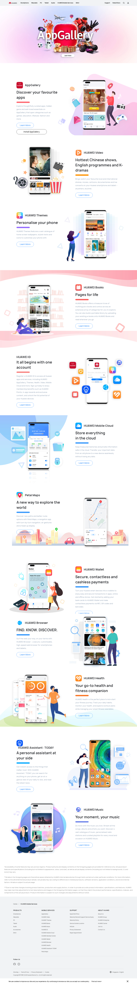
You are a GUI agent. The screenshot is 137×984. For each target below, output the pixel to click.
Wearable (16, 917)
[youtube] (19, 964)
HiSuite (72, 926)
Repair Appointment (76, 933)
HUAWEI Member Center (49, 936)
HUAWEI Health (46, 945)
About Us (100, 914)
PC (14, 920)
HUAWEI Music (46, 926)
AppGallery (45, 914)
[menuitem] (26, 914)
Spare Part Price (74, 914)
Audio (15, 926)
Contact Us (101, 930)
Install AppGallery (32, 131)
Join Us (100, 926)
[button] (124, 3)
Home (15, 904)
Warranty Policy (74, 920)
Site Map (16, 972)
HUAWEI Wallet (46, 939)
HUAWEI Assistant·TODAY (49, 948)
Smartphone (17, 914)
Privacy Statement (75, 930)
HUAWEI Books (46, 923)
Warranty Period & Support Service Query (82, 917)
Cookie (47, 972)
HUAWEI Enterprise (103, 920)
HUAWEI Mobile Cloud (48, 933)
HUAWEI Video (46, 917)
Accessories (17, 930)
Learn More (25, 125)
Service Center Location (77, 923)
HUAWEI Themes (46, 920)
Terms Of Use (25, 972)
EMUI (14, 933)
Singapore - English (118, 972)
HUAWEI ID (45, 930)
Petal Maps (45, 951)
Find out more (96, 981)
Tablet (15, 923)
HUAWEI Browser (46, 942)
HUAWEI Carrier (102, 923)
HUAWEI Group (102, 917)
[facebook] (14, 964)
